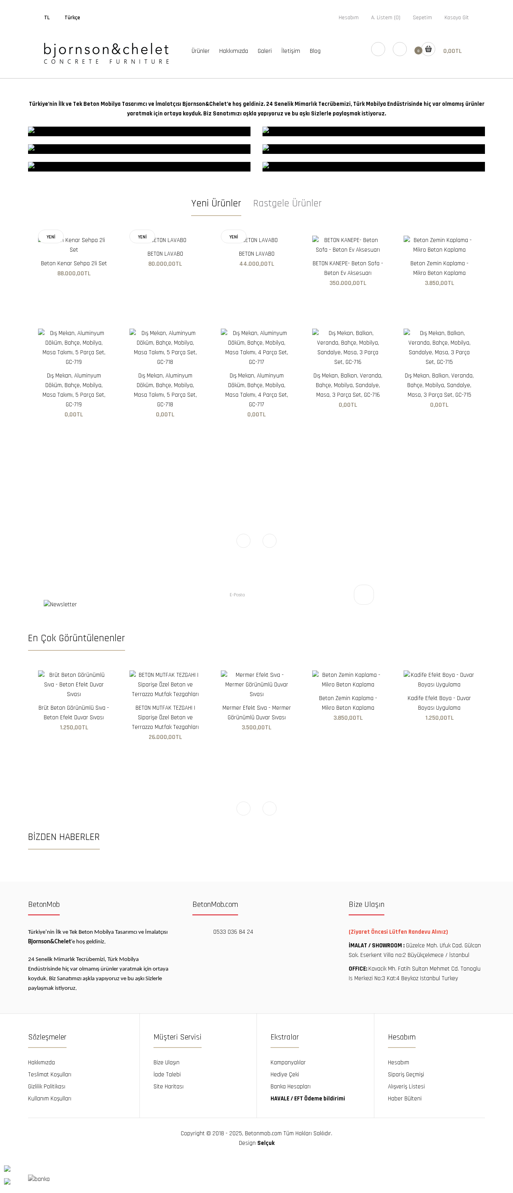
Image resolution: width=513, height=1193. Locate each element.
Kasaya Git (456, 17)
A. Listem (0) (385, 17)
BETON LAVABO (165, 254)
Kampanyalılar (288, 1062)
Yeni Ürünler (216, 203)
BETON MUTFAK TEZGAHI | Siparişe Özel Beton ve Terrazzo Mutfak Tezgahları (165, 717)
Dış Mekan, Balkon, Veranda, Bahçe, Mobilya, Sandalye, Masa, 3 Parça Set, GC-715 (439, 385)
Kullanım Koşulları (49, 1098)
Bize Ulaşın (166, 1062)
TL (47, 17)
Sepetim (422, 17)
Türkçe (72, 17)
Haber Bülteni (405, 1098)
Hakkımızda (41, 1062)
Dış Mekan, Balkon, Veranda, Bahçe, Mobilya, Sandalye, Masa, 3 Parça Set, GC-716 (347, 385)
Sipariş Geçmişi (406, 1074)
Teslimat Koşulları (49, 1074)
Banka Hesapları (291, 1086)
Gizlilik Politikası (46, 1086)
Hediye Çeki (285, 1074)
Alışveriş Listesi (406, 1086)
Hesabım (349, 17)
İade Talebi (167, 1074)
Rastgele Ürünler (287, 203)
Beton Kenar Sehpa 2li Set (74, 263)
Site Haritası (168, 1086)
